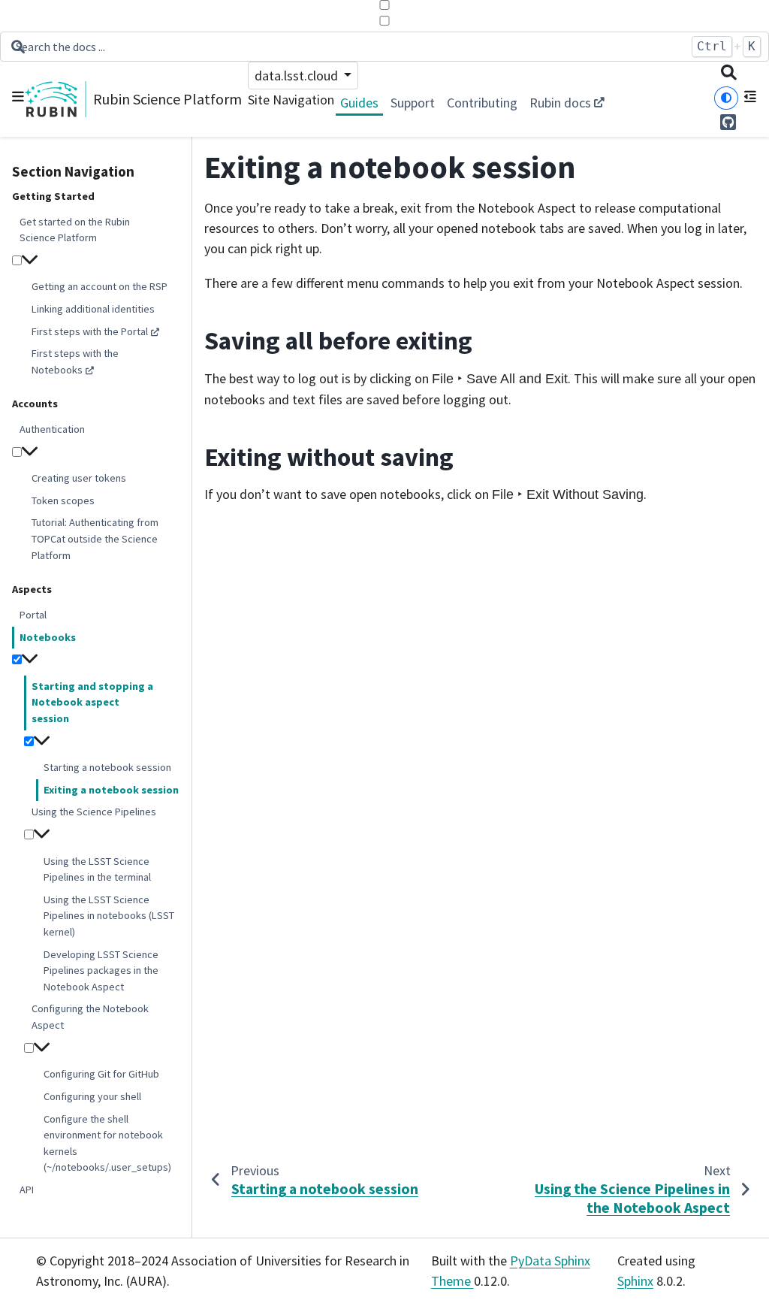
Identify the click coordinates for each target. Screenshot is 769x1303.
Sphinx (635, 1280)
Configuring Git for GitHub (101, 1074)
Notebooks (48, 637)
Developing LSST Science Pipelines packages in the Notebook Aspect (101, 970)
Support (413, 102)
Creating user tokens (79, 478)
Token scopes (63, 500)
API (27, 1189)
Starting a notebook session (107, 767)
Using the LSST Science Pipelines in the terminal (97, 869)
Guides (359, 102)
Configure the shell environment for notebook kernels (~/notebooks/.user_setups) (107, 1143)
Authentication (52, 429)
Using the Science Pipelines (94, 811)
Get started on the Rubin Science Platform (75, 230)
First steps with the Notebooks (75, 361)
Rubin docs (560, 102)
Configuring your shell (92, 1096)
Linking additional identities (93, 309)
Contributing (482, 102)
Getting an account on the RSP (99, 286)
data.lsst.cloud (298, 75)
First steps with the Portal (90, 331)
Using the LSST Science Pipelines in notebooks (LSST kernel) (109, 916)
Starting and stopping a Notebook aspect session (92, 702)
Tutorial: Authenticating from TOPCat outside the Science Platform (95, 538)
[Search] (728, 74)
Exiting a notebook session (111, 790)
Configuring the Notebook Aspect (90, 1017)
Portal (33, 614)
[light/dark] (726, 98)
